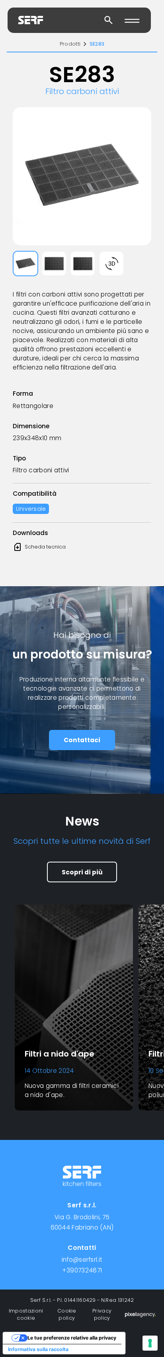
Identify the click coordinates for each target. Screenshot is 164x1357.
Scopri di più (82, 872)
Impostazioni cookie (26, 1314)
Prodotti (70, 43)
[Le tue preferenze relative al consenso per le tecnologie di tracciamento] (150, 1343)
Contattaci (82, 740)
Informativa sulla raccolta (38, 1349)
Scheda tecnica (39, 546)
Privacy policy (101, 1314)
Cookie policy (66, 1314)
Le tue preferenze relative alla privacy (71, 1338)
